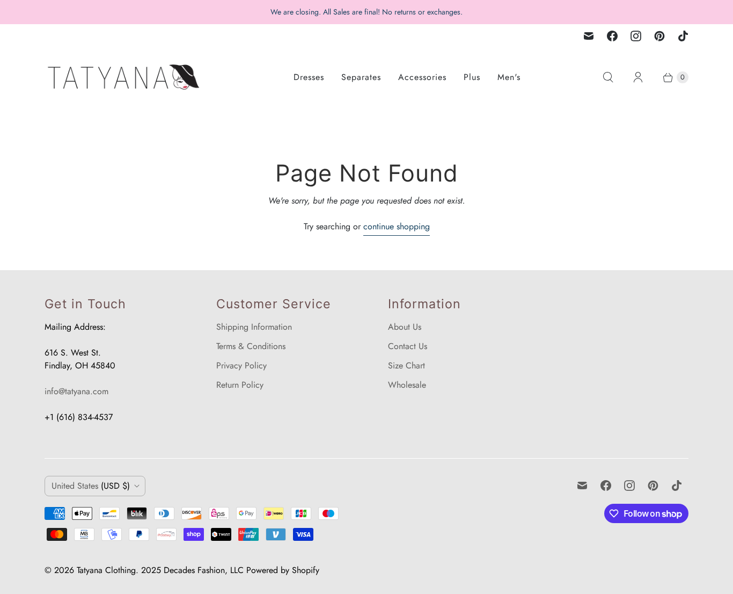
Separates (361, 77)
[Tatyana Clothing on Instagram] (636, 36)
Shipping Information (254, 327)
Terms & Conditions (250, 346)
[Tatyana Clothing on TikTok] (683, 36)
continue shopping (396, 226)
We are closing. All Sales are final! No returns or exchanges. (366, 11)
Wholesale (407, 385)
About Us (404, 327)
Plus (472, 77)
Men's (509, 77)
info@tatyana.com (76, 391)
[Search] (608, 77)
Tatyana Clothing (106, 570)
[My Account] (638, 77)
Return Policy (239, 385)
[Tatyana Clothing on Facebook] (612, 36)
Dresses (309, 77)
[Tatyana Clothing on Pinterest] (659, 36)
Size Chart (406, 365)
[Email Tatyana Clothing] (588, 36)
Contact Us (407, 346)
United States (91, 486)
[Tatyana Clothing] (125, 77)
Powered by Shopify (282, 570)
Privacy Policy (241, 365)
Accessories (422, 77)
